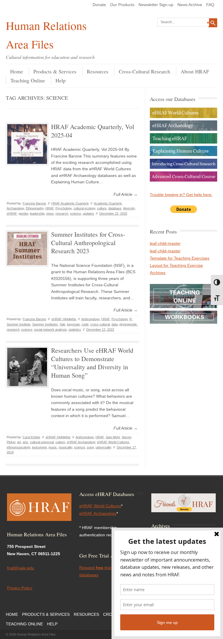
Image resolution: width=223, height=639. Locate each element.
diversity (129, 208)
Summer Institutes (45, 324)
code (85, 324)
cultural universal (42, 442)
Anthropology (90, 319)
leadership (37, 213)
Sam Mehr (113, 437)
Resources (97, 71)
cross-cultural (100, 324)
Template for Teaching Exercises (179, 258)
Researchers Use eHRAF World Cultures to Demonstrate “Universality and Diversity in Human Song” (92, 362)
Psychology (63, 208)
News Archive (189, 4)
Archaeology (15, 208)
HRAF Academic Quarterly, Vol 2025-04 (92, 130)
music (52, 447)
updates (88, 213)
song (90, 447)
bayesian (73, 324)
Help (60, 80)
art (19, 442)
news (50, 213)
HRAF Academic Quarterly (70, 203)
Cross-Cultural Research (144, 71)
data (115, 324)
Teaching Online (27, 80)
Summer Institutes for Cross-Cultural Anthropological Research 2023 (88, 242)
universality (104, 447)
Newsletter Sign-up (156, 4)
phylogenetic (128, 324)
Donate (99, 4)
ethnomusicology (18, 447)
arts (25, 442)
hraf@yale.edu (20, 568)
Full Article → (126, 194)
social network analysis (50, 329)
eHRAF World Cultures (113, 442)
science (75, 213)
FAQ (210, 4)
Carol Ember (31, 437)
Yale (62, 324)
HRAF (49, 208)
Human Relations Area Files (46, 35)
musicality (65, 447)
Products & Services (54, 71)
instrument (39, 447)
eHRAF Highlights (63, 319)
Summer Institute (18, 324)
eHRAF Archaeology (81, 442)
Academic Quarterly (108, 203)
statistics (75, 329)
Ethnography (35, 208)
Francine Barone (34, 203)
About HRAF (195, 71)
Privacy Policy (19, 588)
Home (16, 71)
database (114, 208)
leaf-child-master (165, 243)
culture (102, 208)
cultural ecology (84, 208)
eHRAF (12, 213)
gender (23, 213)
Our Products (122, 4)
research (61, 213)
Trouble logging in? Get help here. (181, 194)
